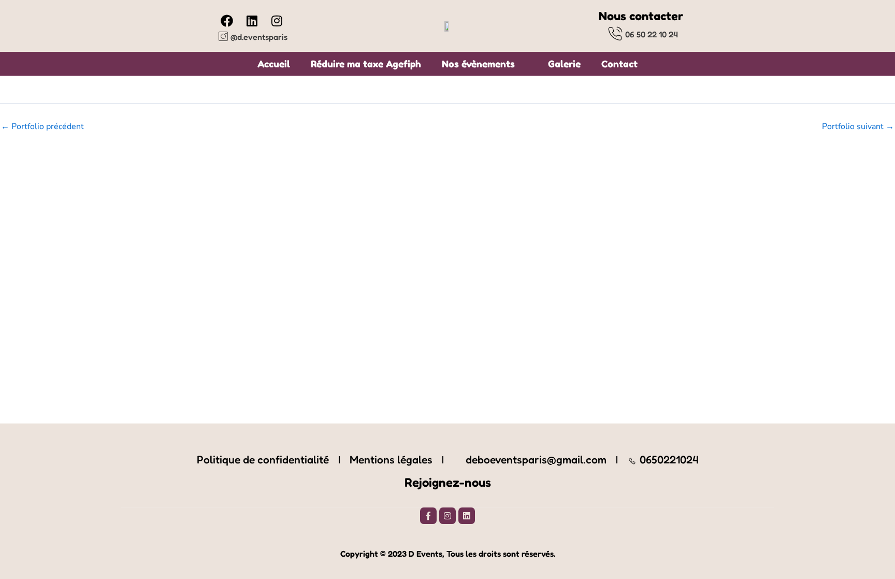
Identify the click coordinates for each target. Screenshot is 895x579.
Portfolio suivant (858, 126)
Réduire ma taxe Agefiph (366, 63)
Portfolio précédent (42, 126)
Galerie (564, 63)
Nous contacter (641, 16)
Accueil (273, 63)
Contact (619, 63)
